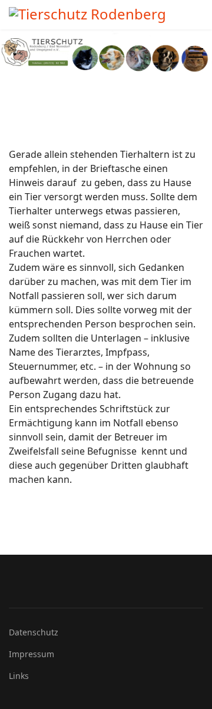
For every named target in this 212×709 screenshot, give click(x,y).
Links (19, 675)
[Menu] (195, 53)
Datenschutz (33, 632)
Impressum (31, 654)
